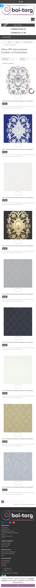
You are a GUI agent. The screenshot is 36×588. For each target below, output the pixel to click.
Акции (3, 555)
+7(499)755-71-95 (7, 570)
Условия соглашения (6, 536)
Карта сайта (4, 546)
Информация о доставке (7, 531)
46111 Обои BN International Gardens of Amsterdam (17, 342)
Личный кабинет (5, 560)
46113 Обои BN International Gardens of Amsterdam (17, 439)
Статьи (3, 538)
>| (21, 501)
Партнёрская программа (7, 553)
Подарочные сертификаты (8, 552)
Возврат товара (5, 545)
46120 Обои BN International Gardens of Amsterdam (17, 487)
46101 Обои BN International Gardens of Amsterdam (17, 149)
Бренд (17, 42)
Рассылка (3, 565)
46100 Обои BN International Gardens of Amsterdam (17, 101)
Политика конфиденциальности (9, 533)
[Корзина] (31, 1)
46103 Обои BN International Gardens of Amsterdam (17, 246)
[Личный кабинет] (28, 1)
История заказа (5, 562)
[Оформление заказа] (33, 1)
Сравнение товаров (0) (8, 63)
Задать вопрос (18, 25)
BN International (28, 42)
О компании (4, 527)
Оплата (3, 534)
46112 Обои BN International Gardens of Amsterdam (17, 390)
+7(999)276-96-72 (7, 568)
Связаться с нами (6, 543)
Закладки (3, 564)
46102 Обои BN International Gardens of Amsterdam (17, 197)
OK (18, 585)
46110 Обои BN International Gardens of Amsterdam (17, 294)
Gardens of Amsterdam (10, 45)
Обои (9, 42)
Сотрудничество (5, 529)
